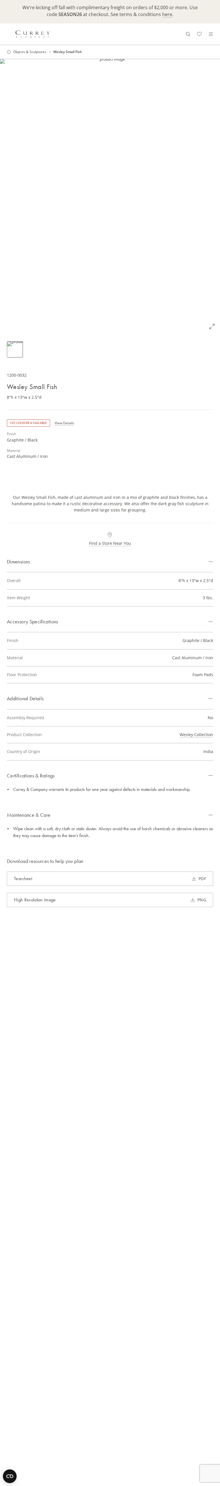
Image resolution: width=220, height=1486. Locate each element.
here (167, 14)
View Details (64, 423)
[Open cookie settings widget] (10, 1476)
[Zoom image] (212, 326)
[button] (110, 196)
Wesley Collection (196, 734)
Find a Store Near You (110, 543)
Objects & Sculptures (29, 52)
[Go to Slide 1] (15, 349)
